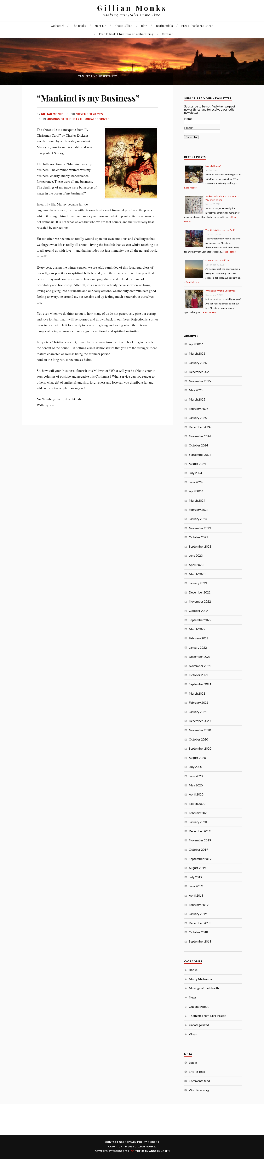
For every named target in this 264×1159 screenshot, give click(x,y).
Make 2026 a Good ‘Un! (217, 260)
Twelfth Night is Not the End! (220, 230)
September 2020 (200, 748)
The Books (79, 26)
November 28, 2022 (89, 114)
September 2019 (200, 859)
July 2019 (195, 877)
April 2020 (196, 794)
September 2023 (200, 546)
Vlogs (193, 1034)
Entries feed (197, 1071)
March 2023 (197, 574)
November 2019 (200, 840)
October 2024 (198, 445)
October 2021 (198, 675)
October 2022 (198, 610)
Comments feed (199, 1081)
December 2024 (199, 427)
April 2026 (196, 344)
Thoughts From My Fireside (207, 1015)
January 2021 (198, 711)
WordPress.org (199, 1090)
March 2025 (197, 399)
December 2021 (199, 656)
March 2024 (197, 500)
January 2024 (198, 519)
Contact (167, 34)
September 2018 (200, 941)
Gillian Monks (132, 8)
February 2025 (198, 408)
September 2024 (200, 454)
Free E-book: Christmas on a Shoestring (126, 34)
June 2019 (196, 886)
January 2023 (198, 583)
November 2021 (200, 666)
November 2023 (200, 528)
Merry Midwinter (200, 979)
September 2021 (200, 684)
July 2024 (195, 473)
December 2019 (199, 831)
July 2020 (195, 766)
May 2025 (196, 390)
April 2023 (196, 564)
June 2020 (196, 776)
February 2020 (198, 813)
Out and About (199, 1006)
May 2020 (196, 785)
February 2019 (198, 904)
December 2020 (199, 721)
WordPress (120, 1151)
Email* (188, 127)
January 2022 (198, 647)
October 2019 (198, 849)
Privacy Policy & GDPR (141, 1141)
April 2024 (196, 491)
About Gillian (124, 26)
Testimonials (164, 26)
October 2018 (198, 932)
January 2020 (198, 822)
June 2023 (196, 555)
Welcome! (57, 26)
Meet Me (100, 26)
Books (193, 969)
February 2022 (198, 638)
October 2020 (198, 739)
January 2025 (198, 417)
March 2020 (197, 803)
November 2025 (200, 381)
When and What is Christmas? (220, 290)
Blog (144, 26)
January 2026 (198, 362)
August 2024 (197, 463)
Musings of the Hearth (65, 119)
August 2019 (197, 868)
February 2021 (198, 702)
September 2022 (200, 620)
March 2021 (197, 693)
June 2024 (196, 482)
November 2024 (200, 436)
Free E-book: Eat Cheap (197, 26)
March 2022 (197, 629)
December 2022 (199, 592)
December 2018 (199, 923)
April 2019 (196, 895)
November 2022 (200, 601)
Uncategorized (97, 119)
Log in (193, 1062)
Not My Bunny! (213, 166)
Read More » (190, 187)
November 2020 (200, 730)
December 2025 (199, 372)
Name (188, 118)
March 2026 (197, 353)
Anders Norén (159, 1151)
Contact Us (114, 1141)
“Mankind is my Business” (88, 98)
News (193, 997)
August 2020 (197, 757)
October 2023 (198, 537)
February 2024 (198, 509)
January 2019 (198, 914)
